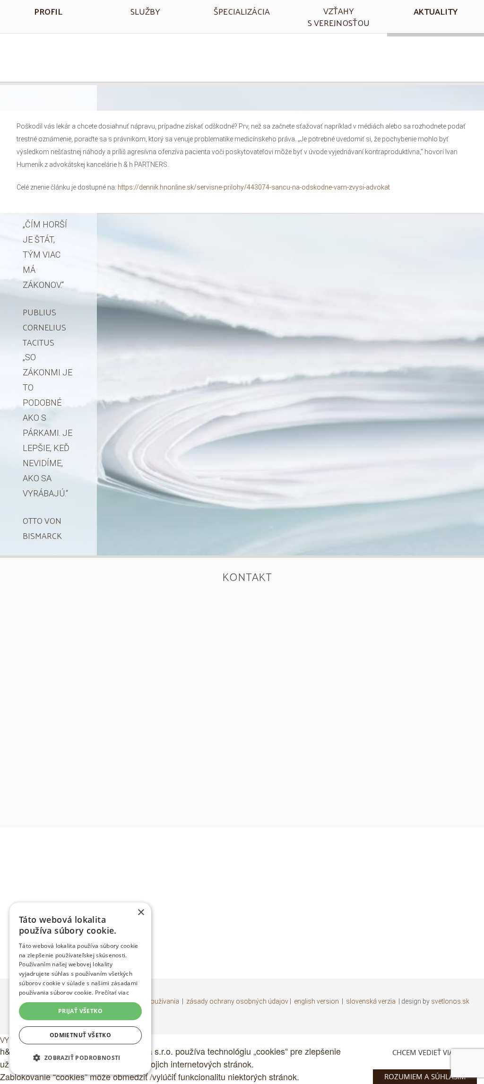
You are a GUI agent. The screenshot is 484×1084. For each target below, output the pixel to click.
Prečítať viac (112, 993)
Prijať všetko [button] (80, 1011)
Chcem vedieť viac (425, 1052)
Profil (48, 11)
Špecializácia (242, 11)
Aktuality (436, 11)
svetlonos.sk (450, 1001)
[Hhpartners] (242, 56)
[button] (80, 1057)
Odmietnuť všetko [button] (80, 1035)
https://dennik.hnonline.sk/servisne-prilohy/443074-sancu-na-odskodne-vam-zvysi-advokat (254, 187)
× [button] (140, 912)
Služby (145, 11)
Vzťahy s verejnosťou (339, 16)
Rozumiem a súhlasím (425, 1076)
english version (316, 1001)
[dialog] (80, 988)
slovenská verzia (371, 1001)
